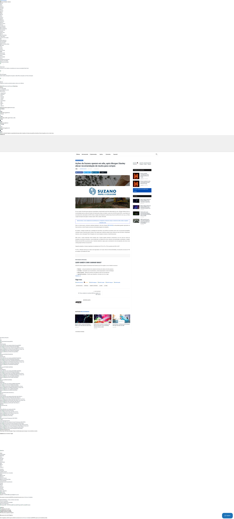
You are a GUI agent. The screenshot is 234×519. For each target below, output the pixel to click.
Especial (115, 154)
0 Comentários (96, 168)
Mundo (1, 9)
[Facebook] (14, 504)
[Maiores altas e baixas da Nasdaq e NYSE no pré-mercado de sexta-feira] (84, 318)
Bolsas (1, 55)
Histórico (1, 22)
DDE (1, 38)
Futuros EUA (2, 50)
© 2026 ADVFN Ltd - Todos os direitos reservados (9, 499)
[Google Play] (2, 493)
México (1, 103)
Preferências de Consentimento (6, 481)
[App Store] (2, 492)
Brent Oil (8, 128)
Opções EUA (2, 53)
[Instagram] (2, 504)
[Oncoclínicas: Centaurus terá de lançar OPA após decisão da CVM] (121, 318)
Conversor (2, 489)
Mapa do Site (2, 475)
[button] (5, 510)
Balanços (2, 19)
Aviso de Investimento (4, 503)
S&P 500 (8, 112)
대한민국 (2, 105)
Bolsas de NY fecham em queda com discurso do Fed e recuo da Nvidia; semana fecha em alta (102, 325)
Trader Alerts (2, 36)
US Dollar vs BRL (12, 117)
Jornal (1, 485)
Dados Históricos (3, 40)
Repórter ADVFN (83, 168)
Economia (108, 154)
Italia (1, 463)
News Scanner (3, 27)
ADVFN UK (2, 94)
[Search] (156, 154)
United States (3, 93)
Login (12, 433)
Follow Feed (2, 32)
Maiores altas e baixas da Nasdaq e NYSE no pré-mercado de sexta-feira (145, 200)
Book (1, 4)
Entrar (1, 86)
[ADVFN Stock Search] (0, 1)
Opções (1, 18)
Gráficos (1, 17)
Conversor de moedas (4, 37)
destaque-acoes (79, 285)
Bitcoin (7, 122)
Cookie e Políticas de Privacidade (6, 502)
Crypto (1, 47)
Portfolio (1, 8)
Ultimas (105, 285)
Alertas (1, 33)
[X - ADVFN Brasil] (8, 504)
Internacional (85, 154)
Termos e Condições (29, 497)
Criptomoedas (93, 154)
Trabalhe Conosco (3, 471)
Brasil (1, 95)
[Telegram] (19, 504)
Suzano (100, 285)
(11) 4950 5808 (3, 88)
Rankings (2, 486)
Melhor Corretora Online (4, 44)
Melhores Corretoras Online (5, 479)
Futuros (1, 49)
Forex (1, 46)
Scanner (1, 10)
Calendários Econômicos (4, 59)
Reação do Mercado (94, 285)
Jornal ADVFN (2, 26)
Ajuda (1, 474)
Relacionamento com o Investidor (6, 472)
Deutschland (2, 100)
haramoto (142, 178)
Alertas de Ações (3, 35)
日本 (1, 104)
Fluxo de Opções (3, 41)
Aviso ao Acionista (79, 160)
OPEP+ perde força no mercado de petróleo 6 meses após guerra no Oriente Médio (145, 221)
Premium (10, 86)
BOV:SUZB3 (110, 225)
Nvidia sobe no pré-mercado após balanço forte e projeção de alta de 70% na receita (145, 214)
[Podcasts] (28, 504)
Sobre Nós (2, 470)
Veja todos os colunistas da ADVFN (141, 190)
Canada (1, 98)
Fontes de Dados (3, 480)
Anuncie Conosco (3, 478)
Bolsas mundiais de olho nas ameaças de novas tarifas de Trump (145, 182)
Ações (101, 154)
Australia (2, 96)
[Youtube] (24, 504)
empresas (86, 285)
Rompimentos (2, 42)
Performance (2, 23)
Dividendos (2, 21)
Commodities (2, 54)
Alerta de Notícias (3, 28)
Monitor (1, 3)
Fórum (1, 5)
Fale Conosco (2, 91)
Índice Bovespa (12, 107)
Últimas (78, 154)
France (1, 99)
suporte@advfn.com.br (14, 494)
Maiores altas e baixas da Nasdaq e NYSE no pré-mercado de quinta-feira (145, 207)
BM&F (1, 51)
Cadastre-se (2, 134)
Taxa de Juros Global (4, 60)
